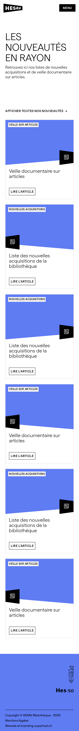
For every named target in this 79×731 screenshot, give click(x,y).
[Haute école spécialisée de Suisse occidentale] (65, 690)
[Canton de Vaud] (71, 675)
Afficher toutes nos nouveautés (34, 111)
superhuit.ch (43, 725)
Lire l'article (22, 191)
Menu (67, 8)
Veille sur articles (23, 124)
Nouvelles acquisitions (27, 209)
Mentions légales (16, 720)
